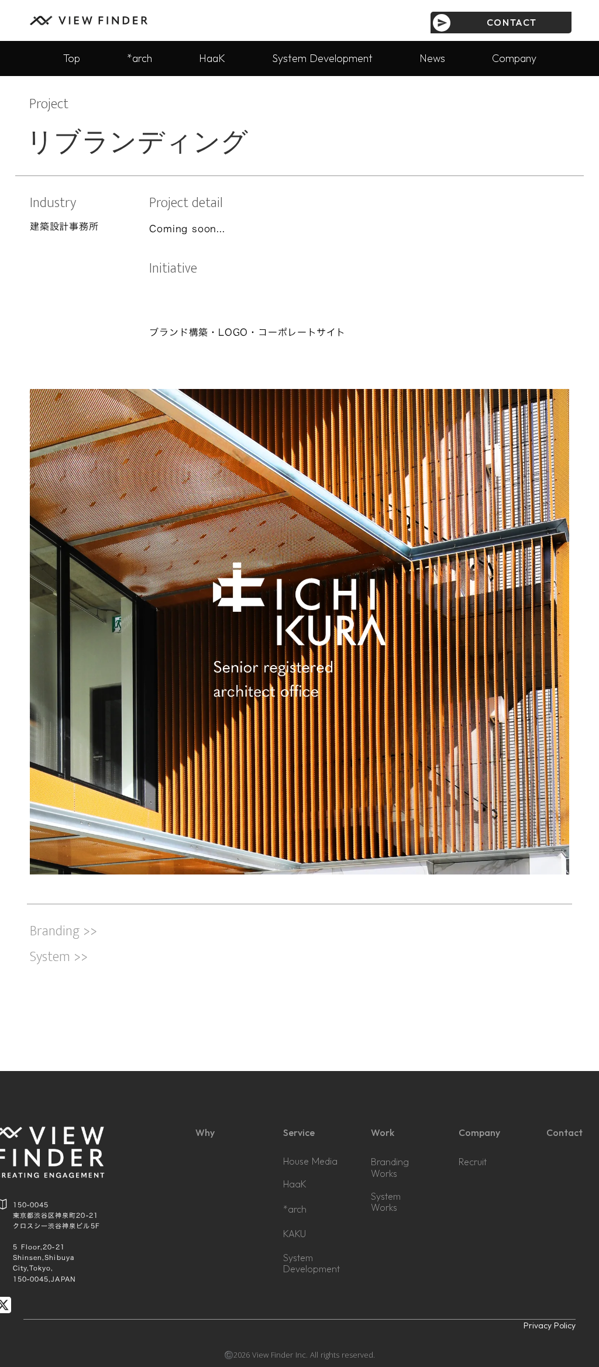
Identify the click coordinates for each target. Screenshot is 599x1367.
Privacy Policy (550, 1325)
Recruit (473, 1162)
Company (514, 58)
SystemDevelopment (311, 1263)
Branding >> (63, 932)
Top (71, 58)
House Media (310, 1161)
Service (299, 1132)
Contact (564, 1132)
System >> (59, 957)
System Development (322, 58)
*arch (139, 58)
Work (382, 1132)
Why (205, 1132)
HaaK (212, 58)
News (432, 58)
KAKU (294, 1233)
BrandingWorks (390, 1167)
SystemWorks (386, 1202)
